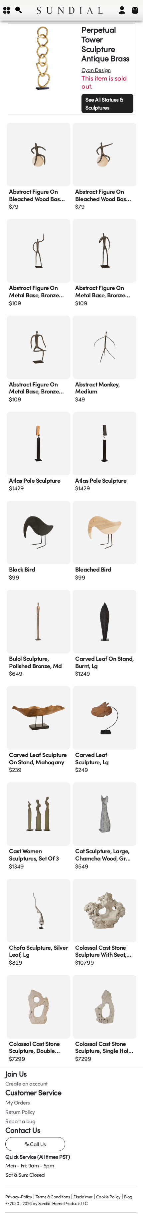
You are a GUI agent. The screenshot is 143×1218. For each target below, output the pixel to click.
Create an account (26, 1083)
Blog (128, 1197)
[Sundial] (70, 10)
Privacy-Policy (18, 1197)
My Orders (17, 1102)
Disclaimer (82, 1197)
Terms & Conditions (53, 1197)
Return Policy (20, 1111)
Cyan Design (96, 70)
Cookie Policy (108, 1197)
